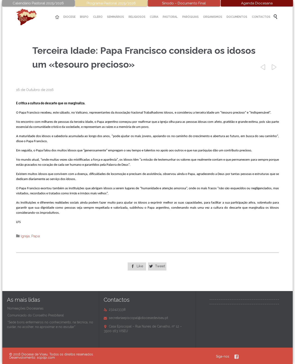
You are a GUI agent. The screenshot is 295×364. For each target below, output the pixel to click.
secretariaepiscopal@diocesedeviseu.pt (136, 318)
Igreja (25, 236)
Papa (35, 236)
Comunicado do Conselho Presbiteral (35, 315)
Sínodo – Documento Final (184, 3)
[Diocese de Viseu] (30, 17)
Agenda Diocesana (257, 3)
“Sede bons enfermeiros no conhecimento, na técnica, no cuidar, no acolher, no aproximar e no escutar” (50, 324)
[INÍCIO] (57, 17)
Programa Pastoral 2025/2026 (111, 3)
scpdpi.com (46, 357)
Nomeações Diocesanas (25, 308)
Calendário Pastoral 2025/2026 (38, 3)
